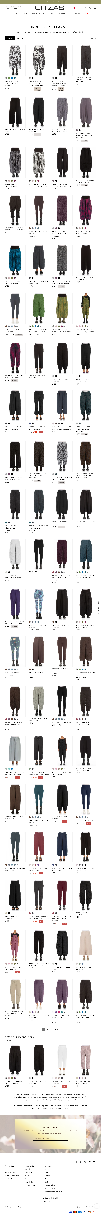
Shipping (48, 1166)
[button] (79, 8)
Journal (27, 1169)
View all (8, 1040)
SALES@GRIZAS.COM (14, 7)
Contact (47, 1172)
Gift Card (8, 1179)
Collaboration (30, 1185)
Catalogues (29, 1172)
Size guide (48, 1175)
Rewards (48, 1179)
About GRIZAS (30, 1166)
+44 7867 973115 (13, 9)
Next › (56, 1030)
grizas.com (13, 1207)
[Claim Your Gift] (67, 1138)
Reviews (27, 1175)
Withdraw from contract (53, 1191)
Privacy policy (50, 1185)
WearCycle (29, 1182)
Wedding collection (12, 1175)
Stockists (28, 1179)
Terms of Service (51, 1188)
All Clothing (9, 1166)
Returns (47, 1169)
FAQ (46, 1182)
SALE (7, 1169)
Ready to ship (10, 1172)
